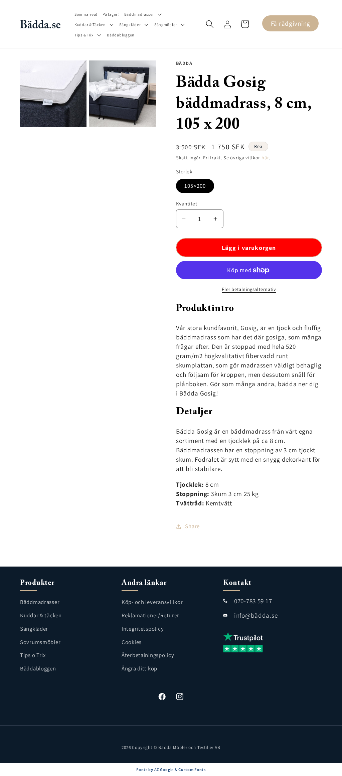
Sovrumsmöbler (40, 642)
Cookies (132, 642)
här (265, 157)
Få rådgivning (290, 23)
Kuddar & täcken (41, 615)
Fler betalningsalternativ (249, 289)
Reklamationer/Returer (150, 615)
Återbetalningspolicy (148, 655)
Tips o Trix (33, 655)
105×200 (195, 185)
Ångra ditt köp (139, 668)
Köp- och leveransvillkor (152, 602)
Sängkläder (34, 628)
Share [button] (192, 526)
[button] (143, 14)
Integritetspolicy (143, 628)
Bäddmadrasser (39, 602)
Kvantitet (186, 203)
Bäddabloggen (38, 668)
